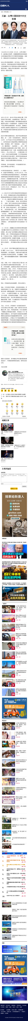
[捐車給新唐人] (14, 536)
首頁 (2, 11)
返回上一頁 (14, 488)
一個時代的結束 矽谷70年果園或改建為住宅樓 (21, 672)
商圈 (7, 1007)
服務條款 (13, 1005)
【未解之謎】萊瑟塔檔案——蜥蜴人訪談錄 (21, 743)
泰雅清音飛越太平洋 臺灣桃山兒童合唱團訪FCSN (21, 626)
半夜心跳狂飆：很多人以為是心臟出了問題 (21, 734)
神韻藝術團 (20, 1009)
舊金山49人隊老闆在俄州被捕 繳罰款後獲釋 (21, 654)
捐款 (10, 1007)
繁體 (27, 1)
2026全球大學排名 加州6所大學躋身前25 (21, 760)
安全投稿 (24, 1005)
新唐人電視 (14, 1009)
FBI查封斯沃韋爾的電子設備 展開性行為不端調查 (21, 644)
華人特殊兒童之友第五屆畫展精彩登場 (21, 680)
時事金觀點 (6, 11)
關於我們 (3, 1005)
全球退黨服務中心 (16, 1011)
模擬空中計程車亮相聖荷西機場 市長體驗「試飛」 (21, 635)
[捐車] (14, 718)
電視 (21, 1007)
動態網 (2, 1013)
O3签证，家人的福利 (21, 806)
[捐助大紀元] (14, 984)
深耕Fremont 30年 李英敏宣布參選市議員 (21, 780)
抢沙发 (24, 416)
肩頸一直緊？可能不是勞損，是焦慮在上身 (21, 752)
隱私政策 (19, 1005)
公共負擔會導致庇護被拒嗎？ (18, 844)
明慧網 (23, 1011)
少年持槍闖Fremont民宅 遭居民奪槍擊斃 (21, 662)
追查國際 (8, 1009)
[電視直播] (14, 1000)
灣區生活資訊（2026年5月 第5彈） (21, 797)
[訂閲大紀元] (14, 952)
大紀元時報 (3, 1011)
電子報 (2, 1007)
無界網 (6, 1013)
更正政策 (8, 1005)
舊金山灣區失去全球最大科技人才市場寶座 (21, 617)
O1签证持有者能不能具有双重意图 (21, 770)
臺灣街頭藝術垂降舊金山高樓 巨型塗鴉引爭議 (21, 691)
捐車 (14, 1007)
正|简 (24, 47)
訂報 (17, 1007)
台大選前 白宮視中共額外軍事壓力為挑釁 (15, 394)
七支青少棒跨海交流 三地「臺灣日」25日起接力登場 (21, 607)
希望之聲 (9, 1011)
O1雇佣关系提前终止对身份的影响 (21, 788)
